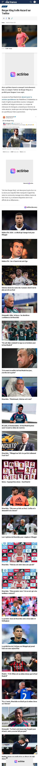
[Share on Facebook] (6, 18)
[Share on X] (9, 18)
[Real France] (12, 2)
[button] (3, 2)
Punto (3, 22)
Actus (4, 6)
